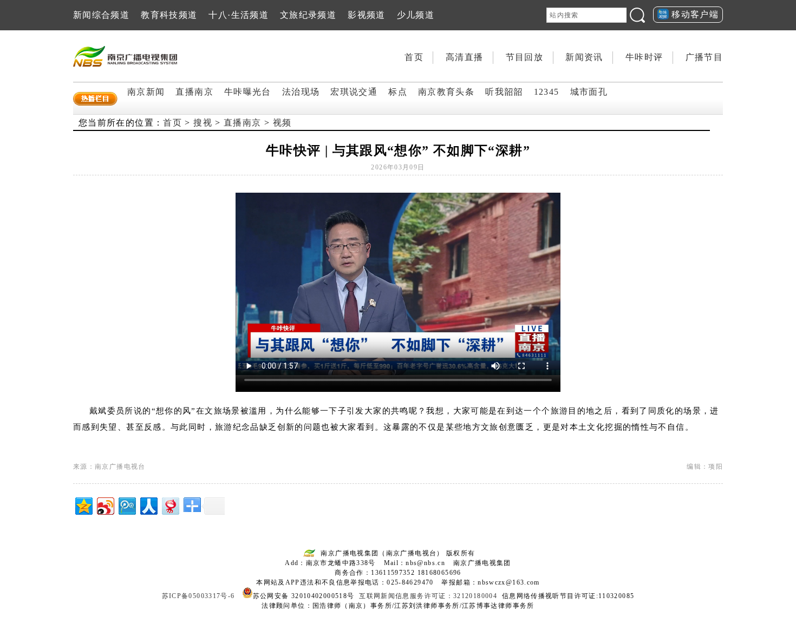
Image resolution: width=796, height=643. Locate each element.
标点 (397, 91)
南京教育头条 (446, 91)
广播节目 (704, 57)
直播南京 (194, 91)
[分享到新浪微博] (105, 505)
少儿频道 (415, 14)
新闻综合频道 (101, 14)
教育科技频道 (169, 14)
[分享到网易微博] (170, 505)
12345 (546, 91)
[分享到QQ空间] (83, 505)
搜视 (202, 122)
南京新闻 (146, 91)
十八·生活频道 (238, 14)
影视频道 (366, 14)
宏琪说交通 (353, 91)
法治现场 (300, 91)
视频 (282, 122)
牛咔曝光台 (247, 91)
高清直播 (464, 57)
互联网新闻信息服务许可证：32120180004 (428, 596)
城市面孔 (589, 91)
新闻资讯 (584, 57)
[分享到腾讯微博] (126, 505)
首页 (413, 57)
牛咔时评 (644, 57)
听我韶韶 (504, 91)
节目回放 (524, 57)
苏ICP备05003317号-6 (198, 596)
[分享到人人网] (148, 505)
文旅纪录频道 (308, 14)
